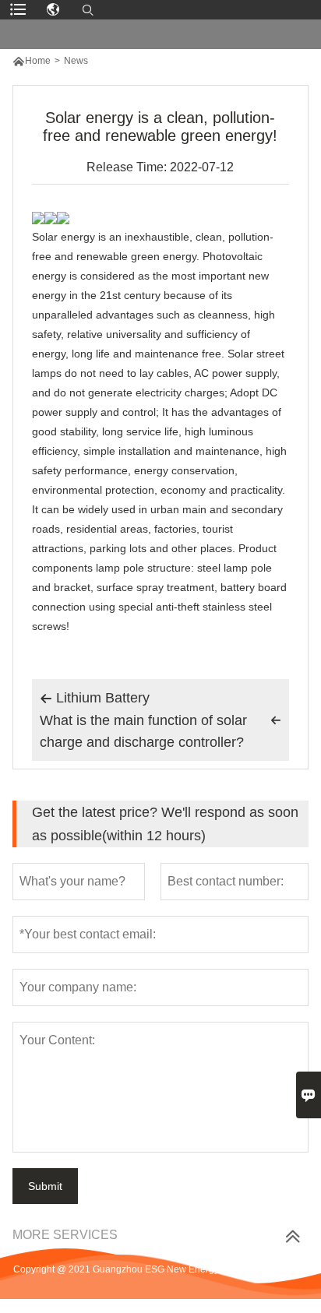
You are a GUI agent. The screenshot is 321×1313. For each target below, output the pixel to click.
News (76, 60)
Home (38, 60)
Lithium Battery (95, 698)
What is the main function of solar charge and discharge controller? (160, 731)
